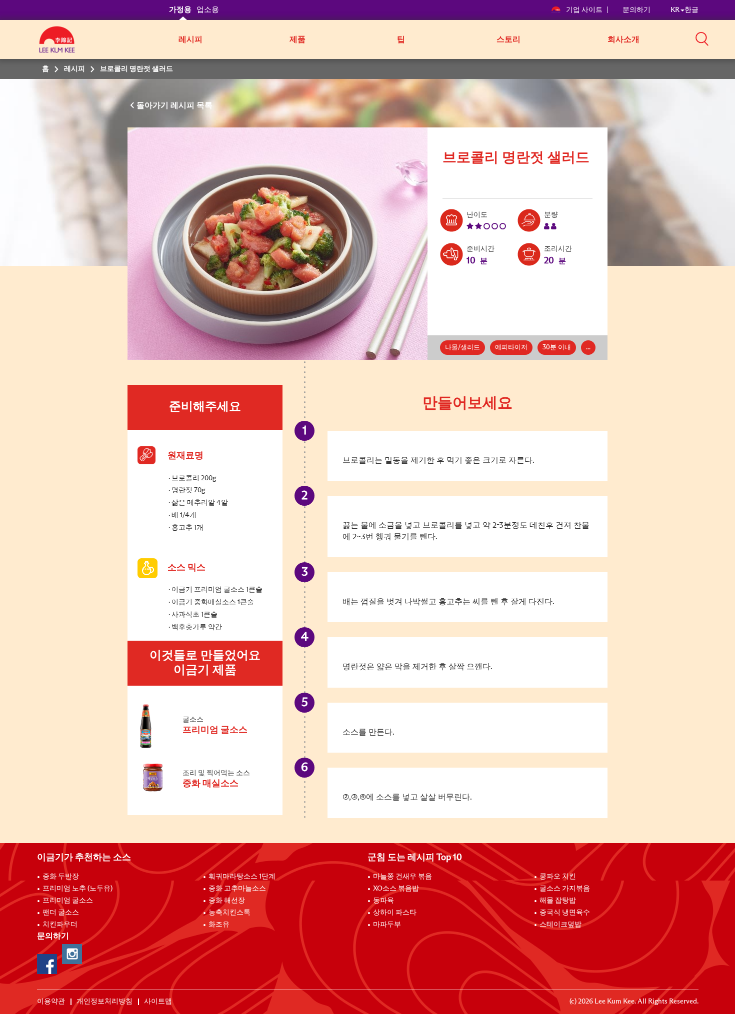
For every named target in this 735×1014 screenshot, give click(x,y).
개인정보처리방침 (104, 1001)
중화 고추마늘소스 (237, 888)
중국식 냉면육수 (565, 912)
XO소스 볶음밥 (396, 888)
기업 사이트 (584, 9)
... (588, 347)
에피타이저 (511, 347)
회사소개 (624, 39)
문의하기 (636, 9)
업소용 (207, 9)
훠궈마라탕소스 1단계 (242, 876)
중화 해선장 (226, 900)
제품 (298, 39)
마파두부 (387, 924)
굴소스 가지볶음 (565, 888)
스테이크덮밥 (561, 924)
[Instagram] (72, 954)
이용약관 (51, 1001)
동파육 (383, 900)
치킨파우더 (60, 924)
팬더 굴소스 (60, 912)
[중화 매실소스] (204, 796)
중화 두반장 (60, 876)
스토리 (508, 39)
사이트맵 (158, 1001)
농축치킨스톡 (229, 912)
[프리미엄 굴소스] (204, 746)
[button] (702, 38)
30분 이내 (556, 347)
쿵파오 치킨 (558, 876)
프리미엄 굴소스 (67, 900)
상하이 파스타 (394, 912)
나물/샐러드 (462, 347)
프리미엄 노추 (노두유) (77, 888)
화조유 (219, 924)
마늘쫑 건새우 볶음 (402, 876)
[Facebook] (47, 964)
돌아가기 (153, 105)
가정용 (180, 9)
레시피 (190, 39)
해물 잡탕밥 (558, 900)
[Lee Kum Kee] (57, 44)
